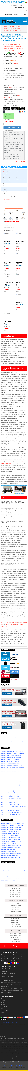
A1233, (20, 745)
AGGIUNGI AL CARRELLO (12, 127)
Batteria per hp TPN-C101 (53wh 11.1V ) (10, 810)
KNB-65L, (3, 745)
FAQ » (2, 1012)
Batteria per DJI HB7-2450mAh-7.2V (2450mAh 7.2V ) (12, 767)
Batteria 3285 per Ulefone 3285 (8, 849)
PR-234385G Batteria (15, 933)
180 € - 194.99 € (17, 1029)
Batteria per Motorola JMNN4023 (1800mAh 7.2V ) (12, 812)
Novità (2, 1002)
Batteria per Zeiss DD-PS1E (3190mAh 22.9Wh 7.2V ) (12, 791)
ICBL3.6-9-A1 (7, 322)
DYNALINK (20, 304)
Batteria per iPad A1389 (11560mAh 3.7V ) (10, 775)
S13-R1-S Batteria (15, 918)
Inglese (11, 1067)
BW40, (21, 741)
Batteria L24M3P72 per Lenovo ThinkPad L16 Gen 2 (12, 825)
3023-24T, (3, 742)
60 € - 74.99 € (9, 1024)
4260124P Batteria (15, 941)
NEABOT (7, 285)
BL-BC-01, (21, 742)
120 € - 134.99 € (10, 1026)
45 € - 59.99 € (2, 1024)
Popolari (3, 1000)
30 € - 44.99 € (14, 1022)
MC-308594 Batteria (16, 926)
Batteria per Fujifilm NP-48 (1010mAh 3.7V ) (10, 814)
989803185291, (15, 741)
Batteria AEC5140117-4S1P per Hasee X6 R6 (11, 827)
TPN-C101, (9, 739)
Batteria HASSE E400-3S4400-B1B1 (13, 30)
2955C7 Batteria (16, 924)
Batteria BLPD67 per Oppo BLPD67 (8, 843)
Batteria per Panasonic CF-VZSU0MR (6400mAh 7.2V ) (13, 753)
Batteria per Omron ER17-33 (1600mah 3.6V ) (11, 787)
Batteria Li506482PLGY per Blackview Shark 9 (11, 847)
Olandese (23, 1067)
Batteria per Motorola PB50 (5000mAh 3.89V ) (11, 763)
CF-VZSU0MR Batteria (15, 890)
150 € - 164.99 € (3, 1029)
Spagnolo (4, 1067)
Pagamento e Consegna (20, 7)
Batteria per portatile (15, 26)
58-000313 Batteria (15, 922)
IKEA (6, 324)
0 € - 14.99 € (2, 1022)
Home (5, 26)
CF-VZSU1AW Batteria (15, 896)
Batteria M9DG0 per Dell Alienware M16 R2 (10, 857)
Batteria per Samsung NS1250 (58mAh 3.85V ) (11, 794)
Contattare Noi (9, 130)
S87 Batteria (15, 909)
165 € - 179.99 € (10, 1029)
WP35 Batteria (15, 903)
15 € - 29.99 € (8, 1022)
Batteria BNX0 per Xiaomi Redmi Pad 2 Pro (10, 833)
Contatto (15, 5)
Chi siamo (22, 5)
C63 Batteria (15, 907)
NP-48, (19, 739)
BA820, (18, 737)
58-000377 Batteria (15, 920)
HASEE (7, 265)
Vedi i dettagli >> (20, 161)
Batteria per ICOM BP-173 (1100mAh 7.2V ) (10, 785)
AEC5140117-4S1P (8, 263)
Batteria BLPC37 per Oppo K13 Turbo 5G (10, 855)
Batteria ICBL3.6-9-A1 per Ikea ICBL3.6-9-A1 (10, 837)
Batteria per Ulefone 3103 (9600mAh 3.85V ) (11, 804)
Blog (2, 1008)
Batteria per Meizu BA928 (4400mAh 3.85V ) (10, 789)
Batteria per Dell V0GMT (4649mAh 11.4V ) (10, 761)
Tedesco (17, 1067)
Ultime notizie (4, 1010)
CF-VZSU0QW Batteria (15, 894)
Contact (14, 1065)
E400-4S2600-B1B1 (18, 198)
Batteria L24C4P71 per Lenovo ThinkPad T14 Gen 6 (12, 823)
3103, (21, 737)
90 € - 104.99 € (22, 1024)
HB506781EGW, (4, 741)
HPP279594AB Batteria (15, 939)
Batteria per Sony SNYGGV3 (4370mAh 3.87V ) (11, 757)
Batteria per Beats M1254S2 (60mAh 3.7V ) (10, 796)
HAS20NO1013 (16, 63)
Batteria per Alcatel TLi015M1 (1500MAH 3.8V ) (11, 779)
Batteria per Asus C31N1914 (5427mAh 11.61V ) (11, 769)
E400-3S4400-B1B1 (8, 198)
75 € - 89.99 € (15, 1024)
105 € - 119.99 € (3, 1026)
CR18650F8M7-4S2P (9, 283)
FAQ (21, 1065)
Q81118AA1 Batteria (15, 937)
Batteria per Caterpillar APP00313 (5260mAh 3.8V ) (12, 773)
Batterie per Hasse (15, 28)
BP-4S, (10, 741)
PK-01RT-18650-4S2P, (11, 737)
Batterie (3, 1004)
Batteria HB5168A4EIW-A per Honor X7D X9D (11, 853)
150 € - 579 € (17, 1031)
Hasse (5, 28)
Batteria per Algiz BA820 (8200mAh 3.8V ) (10, 802)
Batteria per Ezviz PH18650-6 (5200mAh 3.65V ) (11, 755)
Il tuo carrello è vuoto (12, 14)
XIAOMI (20, 284)
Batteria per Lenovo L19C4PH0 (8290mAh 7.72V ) (12, 765)
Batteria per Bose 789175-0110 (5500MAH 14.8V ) (12, 777)
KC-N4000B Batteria (16, 911)
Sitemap (3, 998)
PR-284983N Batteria (15, 935)
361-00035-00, (15, 742)
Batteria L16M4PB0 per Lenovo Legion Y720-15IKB (12, 845)
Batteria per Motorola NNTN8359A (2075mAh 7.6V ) (12, 751)
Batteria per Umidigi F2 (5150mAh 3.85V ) (10, 759)
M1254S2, (3, 737)
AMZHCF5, (3, 739)
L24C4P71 (7, 242)
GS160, (7, 745)
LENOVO (7, 243)
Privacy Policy (6, 968)
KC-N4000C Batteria (16, 905)
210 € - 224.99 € (10, 1031)
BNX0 (18, 282)
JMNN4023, (15, 739)
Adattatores (4, 1006)
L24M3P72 (20, 242)
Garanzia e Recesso (7, 976)
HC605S (19, 303)
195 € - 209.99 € (3, 1031)
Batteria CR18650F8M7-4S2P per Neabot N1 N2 (11, 831)
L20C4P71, (8, 742)
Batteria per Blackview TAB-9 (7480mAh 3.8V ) (11, 792)
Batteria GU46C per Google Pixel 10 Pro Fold (11, 841)
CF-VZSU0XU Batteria (15, 892)
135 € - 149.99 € (17, 1026)
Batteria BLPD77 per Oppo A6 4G (8, 851)
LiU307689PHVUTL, (14, 745)
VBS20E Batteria (15, 888)
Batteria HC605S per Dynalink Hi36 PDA (9, 835)
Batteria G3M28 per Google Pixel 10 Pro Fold (11, 839)
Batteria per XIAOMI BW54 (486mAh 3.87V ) (10, 771)
